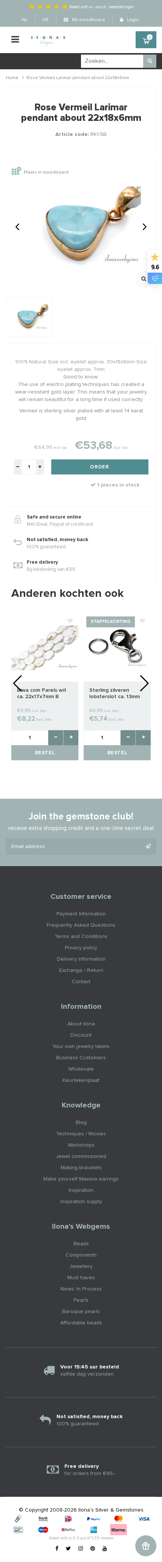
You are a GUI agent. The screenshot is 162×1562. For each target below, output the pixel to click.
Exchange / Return (81, 970)
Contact (81, 981)
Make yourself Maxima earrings (81, 1179)
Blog (81, 1122)
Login (132, 20)
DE (46, 20)
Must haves (81, 1277)
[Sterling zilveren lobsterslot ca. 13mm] (117, 647)
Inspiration (81, 1190)
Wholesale (81, 1069)
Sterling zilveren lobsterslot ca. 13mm (114, 693)
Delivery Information (81, 959)
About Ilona (81, 1024)
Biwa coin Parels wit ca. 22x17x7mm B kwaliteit (41, 694)
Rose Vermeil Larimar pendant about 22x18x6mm (77, 78)
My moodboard (88, 20)
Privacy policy (81, 947)
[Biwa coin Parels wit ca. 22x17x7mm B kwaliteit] (44, 647)
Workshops (81, 1145)
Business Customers (81, 1057)
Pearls (81, 1300)
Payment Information (81, 914)
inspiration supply (81, 1201)
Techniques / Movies (81, 1133)
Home (12, 78)
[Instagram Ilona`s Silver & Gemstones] (80, 1549)
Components (81, 1255)
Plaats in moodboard (46, 173)
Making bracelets (81, 1167)
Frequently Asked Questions (81, 925)
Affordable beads (81, 1323)
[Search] (149, 61)
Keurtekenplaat (81, 1080)
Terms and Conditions (81, 936)
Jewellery (81, 1266)
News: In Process (81, 1289)
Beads (81, 1243)
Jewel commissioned (81, 1156)
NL (25, 20)
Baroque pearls (81, 1311)
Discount (81, 1035)
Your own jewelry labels (81, 1046)
